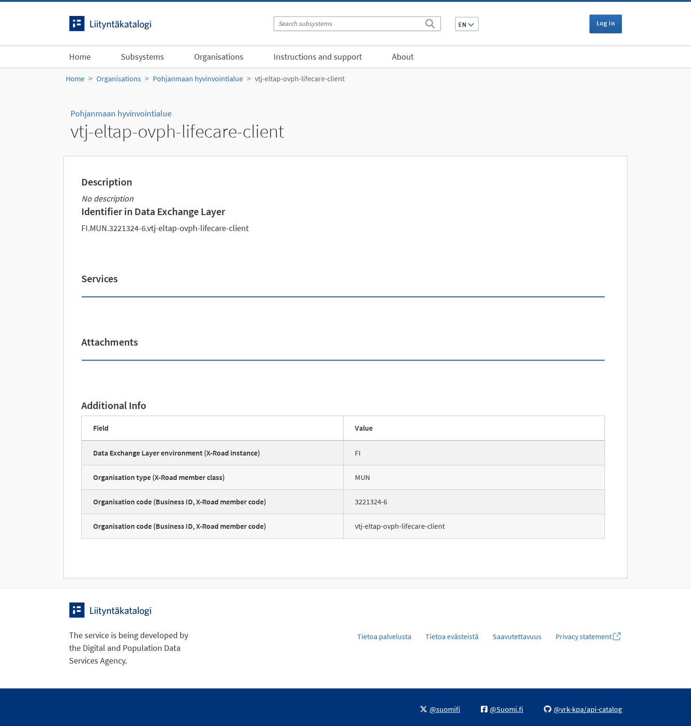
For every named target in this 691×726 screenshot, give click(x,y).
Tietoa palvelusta (384, 636)
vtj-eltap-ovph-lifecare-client (300, 78)
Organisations (218, 56)
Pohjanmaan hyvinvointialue (198, 78)
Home (80, 56)
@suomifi (445, 709)
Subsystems (142, 56)
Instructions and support (318, 56)
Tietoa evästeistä (452, 636)
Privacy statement (584, 636)
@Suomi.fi (506, 709)
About (403, 56)
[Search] (430, 22)
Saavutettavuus (517, 636)
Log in (606, 23)
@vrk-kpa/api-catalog (588, 709)
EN (463, 24)
